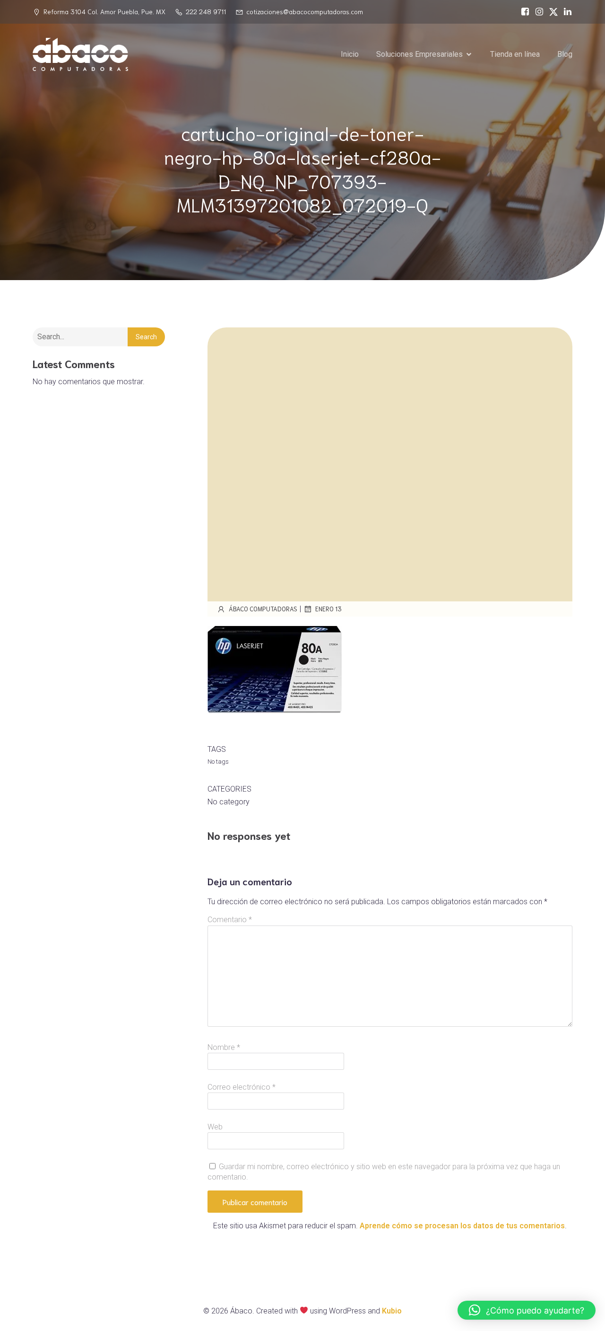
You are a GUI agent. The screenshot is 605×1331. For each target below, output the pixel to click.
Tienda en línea (515, 54)
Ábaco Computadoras (263, 609)
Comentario (229, 919)
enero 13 (328, 609)
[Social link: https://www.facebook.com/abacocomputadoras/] (523, 12)
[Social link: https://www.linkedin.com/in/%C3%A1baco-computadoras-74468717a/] (565, 12)
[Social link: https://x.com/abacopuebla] (551, 12)
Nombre (223, 1047)
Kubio (392, 1310)
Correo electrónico (241, 1087)
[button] (527, 1310)
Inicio (350, 54)
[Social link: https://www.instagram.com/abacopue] (537, 12)
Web (215, 1126)
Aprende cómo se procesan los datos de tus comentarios (462, 1225)
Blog (564, 54)
